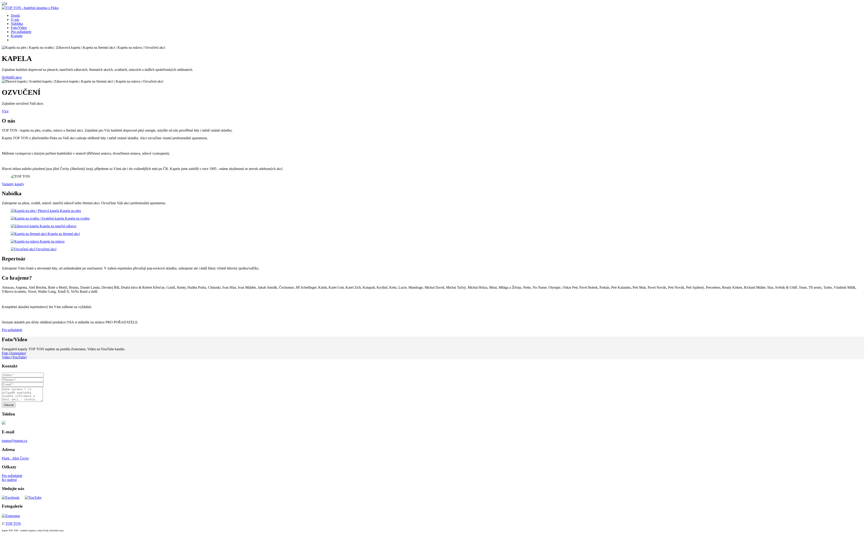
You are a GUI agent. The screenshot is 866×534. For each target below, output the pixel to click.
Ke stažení (9, 480)
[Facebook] (10, 497)
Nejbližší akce (12, 77)
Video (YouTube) (14, 357)
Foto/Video (19, 28)
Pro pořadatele (21, 32)
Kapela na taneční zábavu (58, 226)
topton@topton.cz (14, 441)
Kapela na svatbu (77, 218)
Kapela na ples (70, 211)
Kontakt (16, 36)
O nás (15, 19)
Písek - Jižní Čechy (15, 458)
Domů (15, 15)
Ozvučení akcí (46, 249)
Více (5, 111)
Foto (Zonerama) (14, 353)
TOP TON (13, 523)
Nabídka (17, 24)
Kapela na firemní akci (64, 234)
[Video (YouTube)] (33, 497)
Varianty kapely (13, 184)
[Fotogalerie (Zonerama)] (11, 515)
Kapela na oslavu (52, 241)
